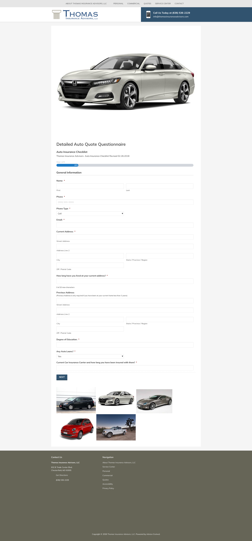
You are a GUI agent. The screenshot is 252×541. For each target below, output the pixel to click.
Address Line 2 (63, 250)
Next (62, 377)
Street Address (63, 241)
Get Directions (62, 475)
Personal (118, 3)
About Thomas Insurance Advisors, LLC (86, 3)
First (58, 190)
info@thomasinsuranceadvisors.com (170, 16)
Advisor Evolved (153, 534)
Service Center (163, 3)
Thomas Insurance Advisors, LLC (121, 534)
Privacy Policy (108, 488)
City (58, 260)
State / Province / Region (137, 260)
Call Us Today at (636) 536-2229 (171, 12)
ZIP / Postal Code (64, 269)
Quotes (147, 3)
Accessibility (108, 484)
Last (128, 190)
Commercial (133, 3)
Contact (179, 3)
